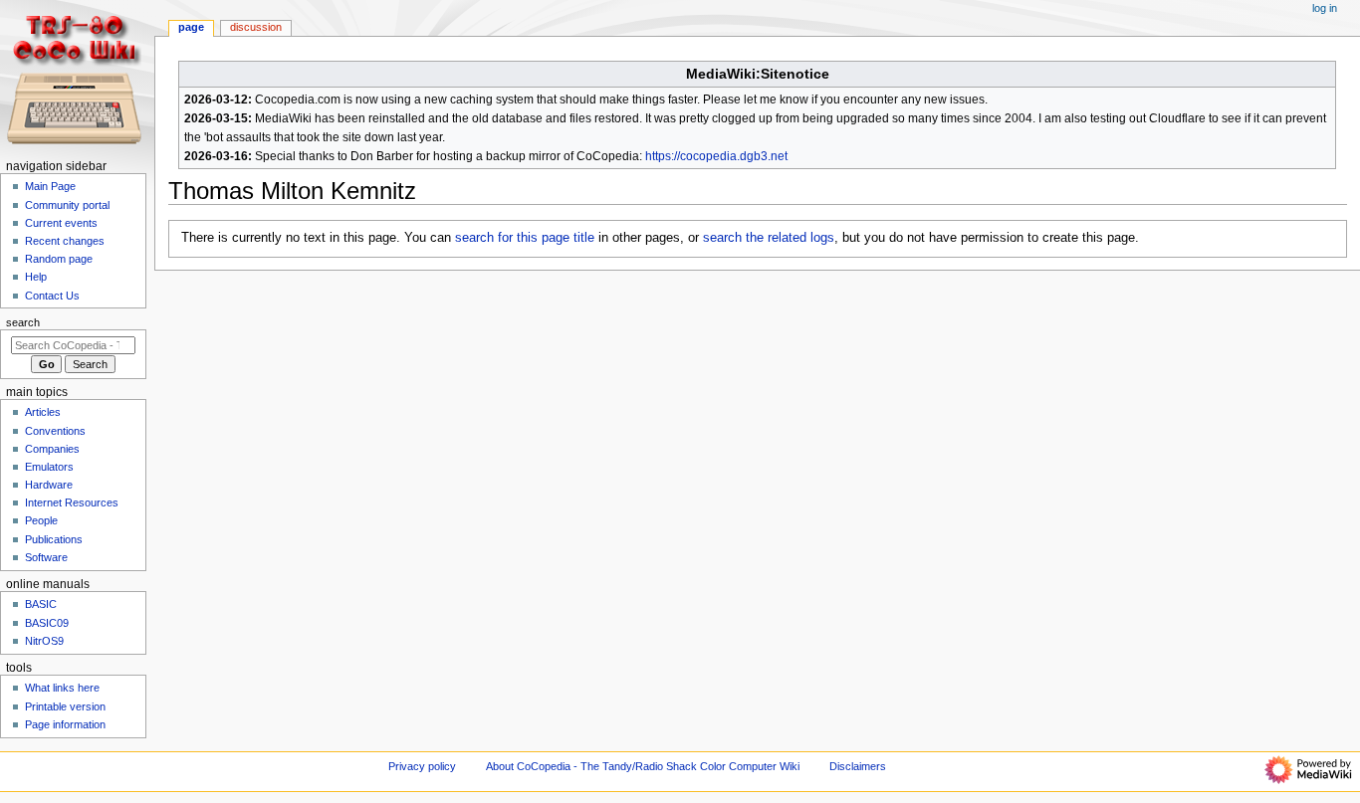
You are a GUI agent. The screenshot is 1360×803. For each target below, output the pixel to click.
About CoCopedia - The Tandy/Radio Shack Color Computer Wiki (642, 766)
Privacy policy (422, 766)
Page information (65, 724)
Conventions (55, 431)
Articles (43, 412)
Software (46, 557)
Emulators (49, 467)
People (41, 520)
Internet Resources (71, 502)
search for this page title (524, 238)
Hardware (49, 485)
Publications (54, 539)
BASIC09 (47, 623)
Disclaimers (857, 766)
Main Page (50, 186)
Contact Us (52, 295)
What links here (62, 688)
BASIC (41, 604)
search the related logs (768, 238)
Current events (61, 223)
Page (191, 27)
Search (23, 322)
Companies (52, 449)
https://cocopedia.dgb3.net (716, 156)
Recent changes (65, 241)
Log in (1324, 8)
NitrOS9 (44, 641)
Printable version (65, 706)
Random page (59, 259)
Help (36, 277)
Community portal (67, 205)
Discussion (256, 27)
